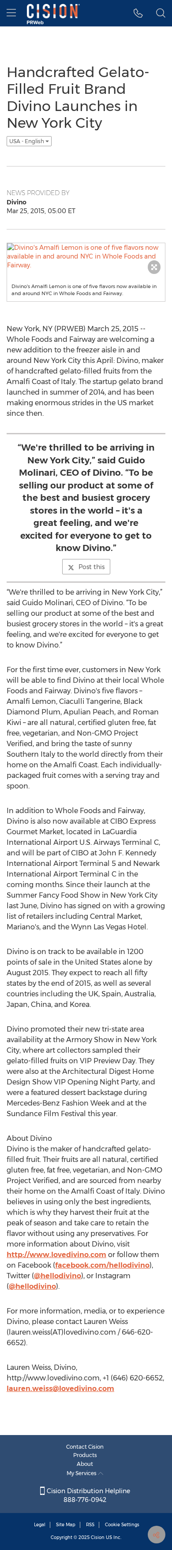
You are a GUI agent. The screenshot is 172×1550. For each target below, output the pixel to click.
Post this (92, 567)
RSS (90, 1525)
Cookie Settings (122, 1525)
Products (85, 1455)
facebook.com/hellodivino (102, 1265)
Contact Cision (85, 1446)
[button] (138, 13)
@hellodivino (57, 1276)
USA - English (27, 141)
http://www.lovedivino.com (56, 1254)
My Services (82, 1473)
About (85, 1464)
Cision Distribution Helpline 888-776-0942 (87, 1495)
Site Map (65, 1525)
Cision (98, 1537)
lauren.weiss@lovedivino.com (60, 1388)
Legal (39, 1525)
